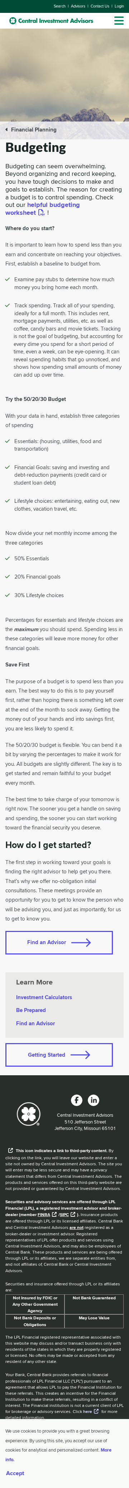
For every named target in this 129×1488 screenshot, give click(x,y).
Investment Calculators (44, 997)
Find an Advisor (46, 942)
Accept (15, 1473)
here (87, 1411)
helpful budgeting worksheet (42, 208)
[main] (64, 607)
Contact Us (100, 6)
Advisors (78, 6)
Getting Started (46, 1055)
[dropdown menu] (119, 21)
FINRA (44, 1214)
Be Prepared (31, 1010)
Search (60, 6)
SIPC (64, 1214)
